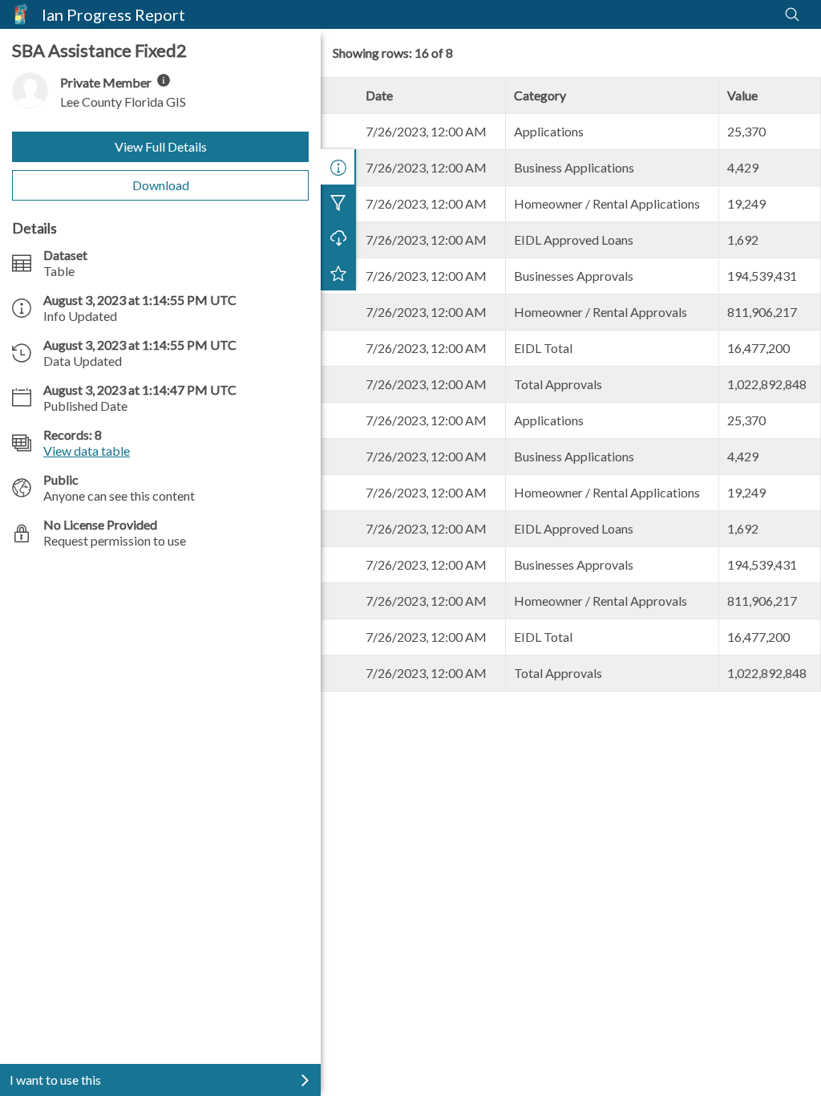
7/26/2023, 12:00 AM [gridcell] (426, 131)
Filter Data (338, 202)
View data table (86, 450)
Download (160, 185)
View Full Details (161, 146)
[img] (164, 80)
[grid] (571, 384)
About (338, 167)
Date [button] (379, 95)
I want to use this (55, 1079)
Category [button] (540, 95)
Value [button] (742, 95)
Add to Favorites (338, 272)
